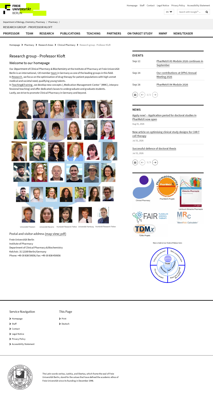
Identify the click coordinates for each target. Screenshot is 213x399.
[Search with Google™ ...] (207, 11)
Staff (142, 5)
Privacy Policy (178, 5)
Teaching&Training (22, 84)
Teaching (94, 33)
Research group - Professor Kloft (27, 27)
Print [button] (64, 318)
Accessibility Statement (198, 5)
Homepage (132, 5)
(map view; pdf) (55, 234)
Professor (11, 33)
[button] (169, 12)
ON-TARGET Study (139, 33)
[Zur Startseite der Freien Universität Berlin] (26, 9)
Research (46, 33)
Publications (70, 33)
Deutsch (65, 323)
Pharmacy (54, 22)
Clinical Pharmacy (66, 44)
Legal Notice (163, 5)
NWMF (163, 33)
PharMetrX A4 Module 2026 (172, 84)
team (54, 73)
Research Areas (46, 44)
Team (29, 33)
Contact (151, 5)
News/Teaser (183, 33)
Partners (114, 33)
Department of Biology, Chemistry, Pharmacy (25, 22)
